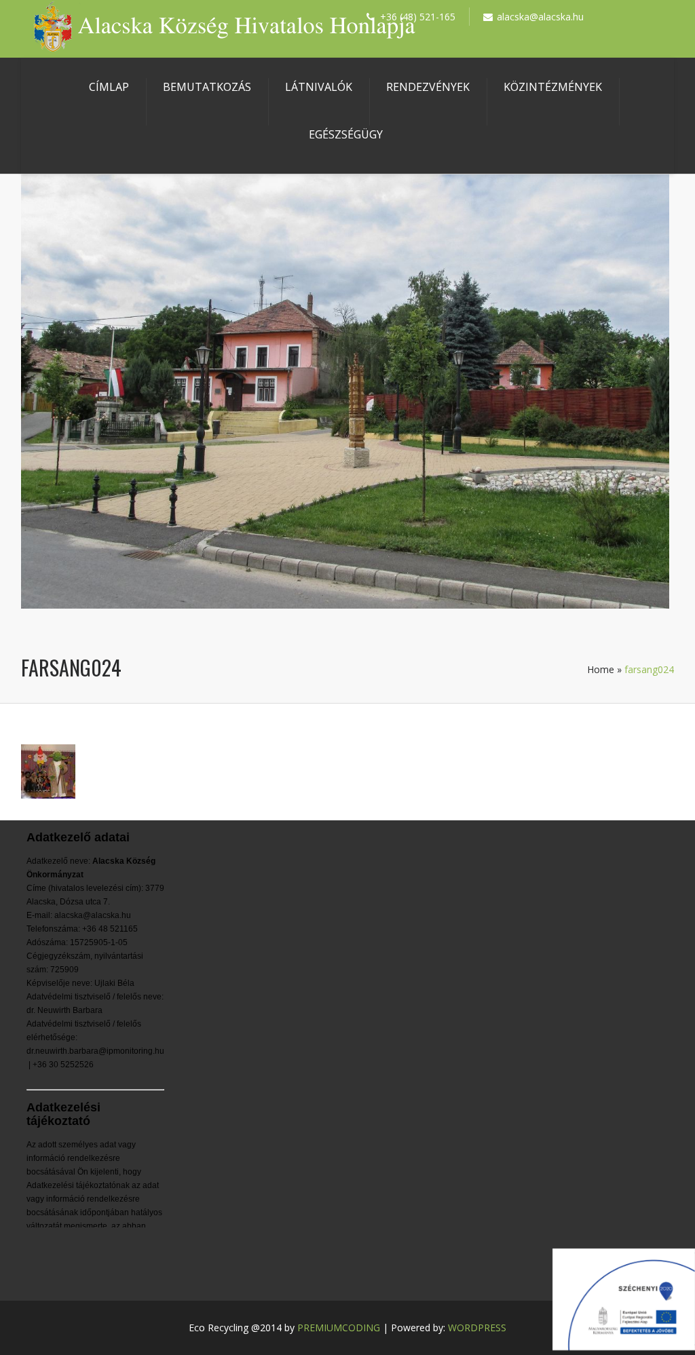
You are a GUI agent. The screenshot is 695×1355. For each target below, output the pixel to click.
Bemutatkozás (207, 86)
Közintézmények (553, 86)
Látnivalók (318, 86)
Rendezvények (428, 86)
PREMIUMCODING (338, 1327)
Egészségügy (346, 134)
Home (600, 669)
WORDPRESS (477, 1327)
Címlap (109, 86)
